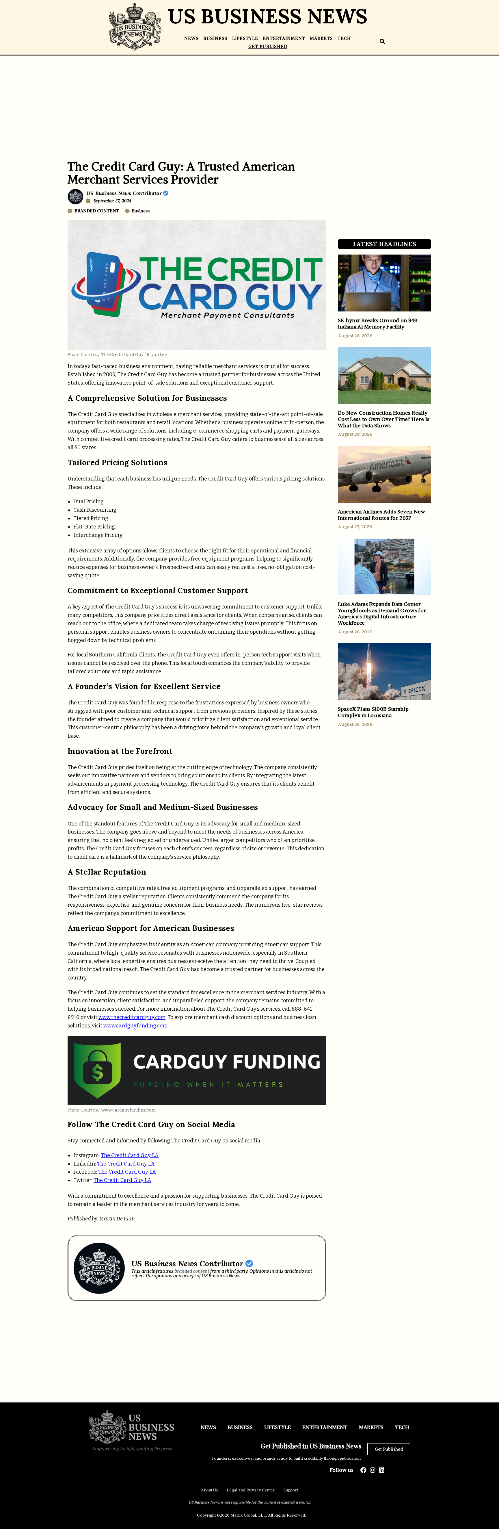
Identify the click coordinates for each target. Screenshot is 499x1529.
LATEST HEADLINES (384, 244)
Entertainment (284, 38)
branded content (191, 1271)
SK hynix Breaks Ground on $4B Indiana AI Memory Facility (378, 323)
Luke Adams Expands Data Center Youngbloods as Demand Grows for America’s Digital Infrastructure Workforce (382, 613)
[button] (382, 41)
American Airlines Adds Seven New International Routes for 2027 (381, 514)
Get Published (267, 46)
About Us (209, 1490)
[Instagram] (372, 1470)
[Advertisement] (249, 99)
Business (215, 38)
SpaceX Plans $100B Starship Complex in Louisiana (373, 712)
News (191, 38)
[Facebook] (363, 1470)
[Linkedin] (381, 1470)
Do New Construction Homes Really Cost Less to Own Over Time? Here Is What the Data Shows (384, 418)
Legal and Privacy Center (251, 1490)
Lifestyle (245, 38)
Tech (344, 38)
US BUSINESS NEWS (267, 16)
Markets (321, 38)
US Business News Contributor (124, 193)
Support (290, 1490)
